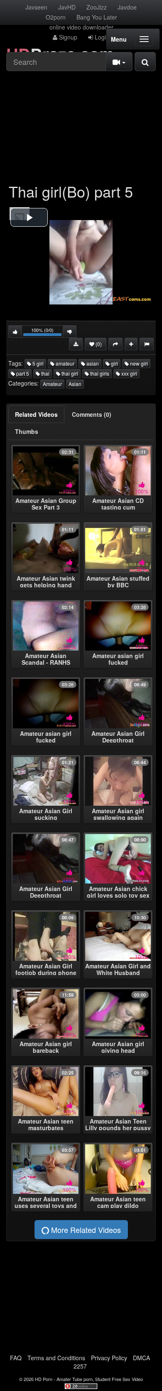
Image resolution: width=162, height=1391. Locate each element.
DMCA (141, 1358)
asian (92, 363)
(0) (98, 343)
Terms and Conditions (56, 1358)
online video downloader (81, 27)
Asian (75, 383)
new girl (138, 363)
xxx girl (128, 373)
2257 (80, 1366)
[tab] (36, 414)
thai (44, 373)
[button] (29, 217)
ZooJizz (96, 7)
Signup (67, 37)
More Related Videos (85, 1229)
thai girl (69, 373)
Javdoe (127, 7)
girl (114, 363)
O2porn (56, 17)
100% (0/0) (47, 332)
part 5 (22, 373)
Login (101, 37)
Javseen (36, 7)
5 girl (37, 363)
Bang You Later (96, 17)
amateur (64, 363)
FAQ (16, 1358)
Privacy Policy (109, 1358)
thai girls (99, 373)
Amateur (52, 383)
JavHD (67, 7)
